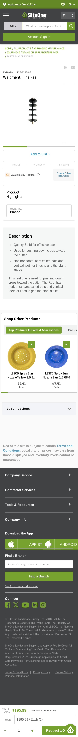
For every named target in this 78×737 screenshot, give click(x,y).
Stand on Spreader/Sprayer (40, 52)
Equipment (13, 52)
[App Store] (20, 541)
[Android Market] (57, 541)
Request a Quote (59, 730)
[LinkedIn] (35, 606)
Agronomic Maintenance (48, 48)
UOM (8, 719)
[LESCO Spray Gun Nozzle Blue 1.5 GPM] (56, 356)
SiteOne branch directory (21, 586)
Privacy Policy (41, 672)
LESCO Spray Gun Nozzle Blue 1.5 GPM (56, 375)
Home (8, 48)
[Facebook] (8, 606)
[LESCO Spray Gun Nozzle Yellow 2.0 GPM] (21, 356)
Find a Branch (15, 555)
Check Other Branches (64, 174)
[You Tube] (26, 606)
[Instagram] (44, 606)
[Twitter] (17, 606)
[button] (20, 4)
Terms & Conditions (16, 672)
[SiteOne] (34, 17)
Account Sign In (39, 37)
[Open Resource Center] (70, 729)
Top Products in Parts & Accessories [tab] (34, 330)
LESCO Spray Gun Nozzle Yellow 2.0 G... (22, 375)
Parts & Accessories (20, 56)
